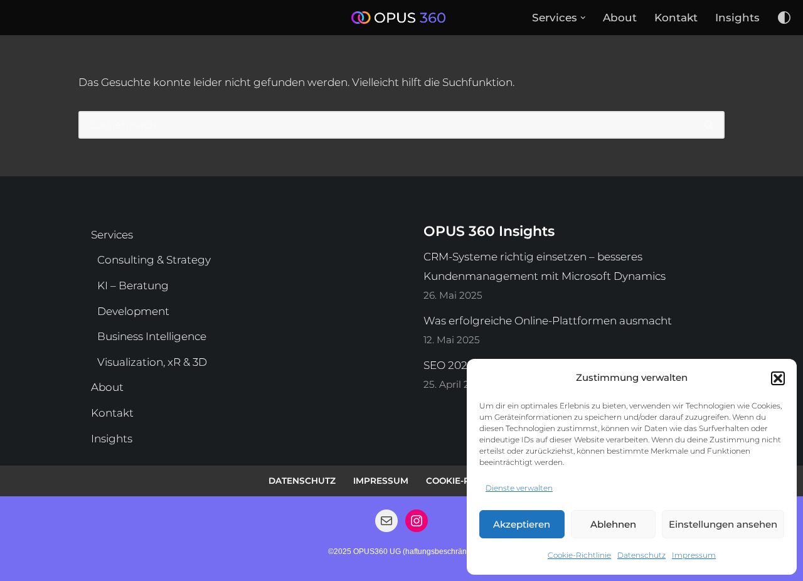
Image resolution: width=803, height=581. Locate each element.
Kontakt (676, 17)
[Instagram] (416, 520)
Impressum (694, 555)
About (620, 17)
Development (133, 311)
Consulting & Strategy (154, 259)
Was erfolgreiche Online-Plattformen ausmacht (547, 320)
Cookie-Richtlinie (579, 555)
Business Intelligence (151, 336)
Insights (737, 17)
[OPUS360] (401, 17)
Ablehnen (613, 524)
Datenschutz (641, 555)
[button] (778, 378)
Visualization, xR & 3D (152, 362)
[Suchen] (709, 125)
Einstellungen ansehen (723, 524)
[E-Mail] (386, 520)
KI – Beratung (133, 285)
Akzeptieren (521, 524)
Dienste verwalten (519, 488)
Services (112, 234)
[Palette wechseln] (784, 17)
